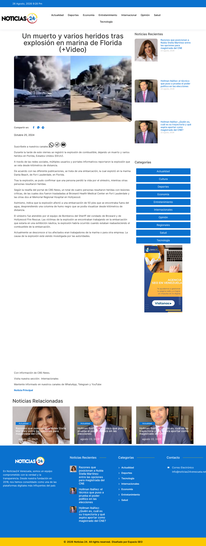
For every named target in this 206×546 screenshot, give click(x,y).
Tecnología (106, 21)
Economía (88, 15)
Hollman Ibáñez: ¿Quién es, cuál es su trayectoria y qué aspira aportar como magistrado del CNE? (176, 125)
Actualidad (57, 15)
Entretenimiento (108, 15)
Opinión (145, 15)
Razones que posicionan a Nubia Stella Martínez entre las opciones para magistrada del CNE (176, 44)
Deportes (73, 15)
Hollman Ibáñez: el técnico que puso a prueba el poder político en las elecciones (175, 83)
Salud (157, 15)
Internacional (128, 15)
